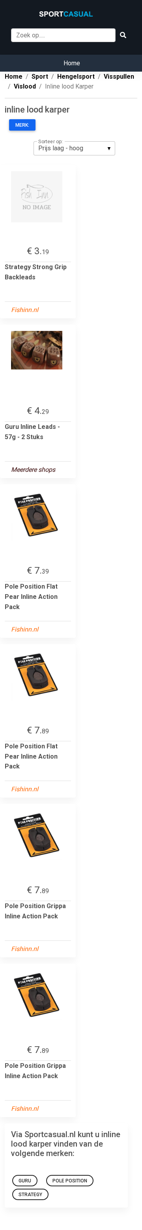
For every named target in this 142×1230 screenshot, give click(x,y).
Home (72, 63)
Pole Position (69, 1181)
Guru (25, 1181)
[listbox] (74, 148)
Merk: (22, 125)
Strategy (30, 1194)
